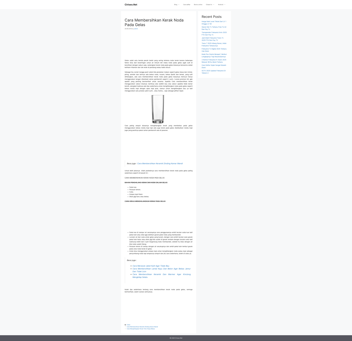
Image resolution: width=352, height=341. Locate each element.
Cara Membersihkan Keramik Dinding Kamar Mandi (160, 163)
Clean (128, 324)
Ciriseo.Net (131, 4)
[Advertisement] (158, 46)
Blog (175, 4)
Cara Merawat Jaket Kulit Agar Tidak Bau (151, 266)
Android (220, 4)
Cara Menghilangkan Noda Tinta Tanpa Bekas (141, 329)
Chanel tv (209, 4)
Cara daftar (186, 4)
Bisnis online (198, 4)
